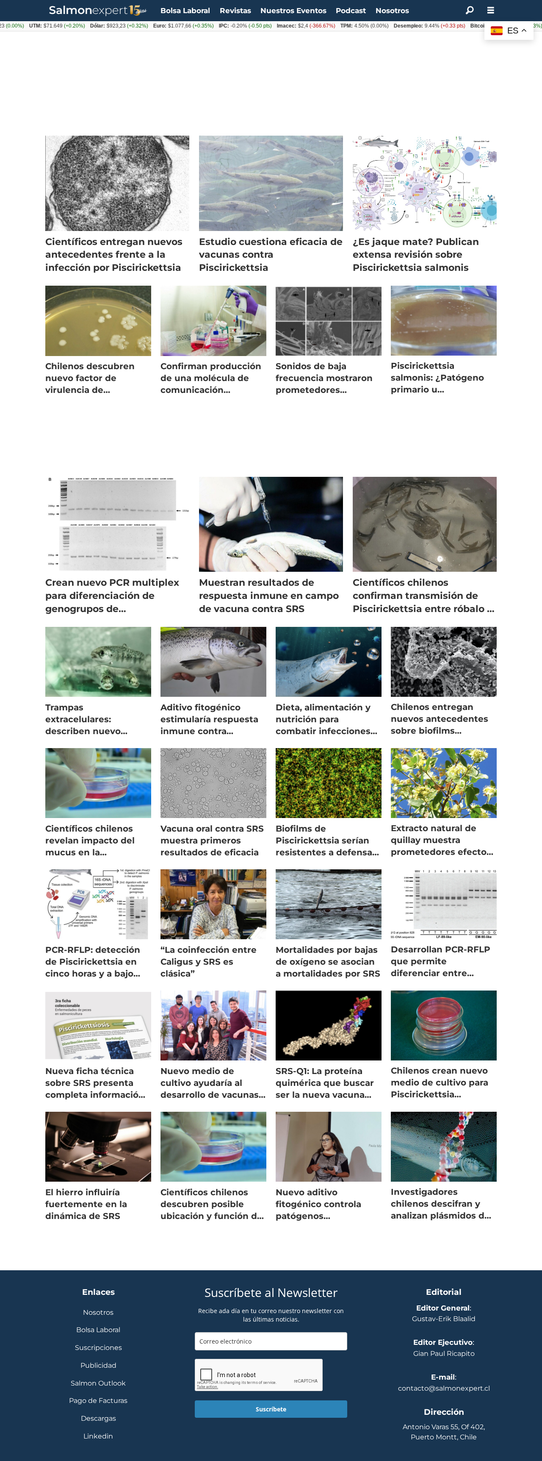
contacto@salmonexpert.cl (444, 1388)
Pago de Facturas (98, 1401)
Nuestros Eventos (293, 10)
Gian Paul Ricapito (444, 1354)
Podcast (351, 10)
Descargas (98, 1419)
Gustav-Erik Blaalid (444, 1319)
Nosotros (392, 10)
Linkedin (98, 1436)
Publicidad (98, 1366)
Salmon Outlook (98, 1383)
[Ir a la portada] (98, 10)
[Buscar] (469, 10)
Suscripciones (98, 1348)
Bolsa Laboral (185, 10)
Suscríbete (271, 1409)
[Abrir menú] (491, 10)
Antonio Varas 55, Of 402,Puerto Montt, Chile (444, 1432)
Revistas (235, 10)
